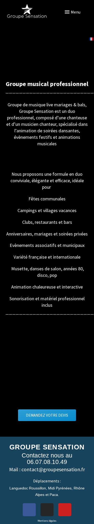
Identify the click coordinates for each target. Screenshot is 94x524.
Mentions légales (47, 520)
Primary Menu (80, 12)
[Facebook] (29, 509)
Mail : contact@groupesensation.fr (47, 469)
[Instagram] (47, 509)
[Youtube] (64, 509)
